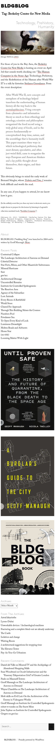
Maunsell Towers (17, 679)
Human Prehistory (8, 221)
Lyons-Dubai (7, 622)
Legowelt (29, 221)
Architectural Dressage (11, 279)
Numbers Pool (7, 314)
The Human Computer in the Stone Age (25, 74)
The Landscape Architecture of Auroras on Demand (25, 258)
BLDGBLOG (15, 6)
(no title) (5, 335)
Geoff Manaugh (8, 683)
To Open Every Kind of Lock (14, 321)
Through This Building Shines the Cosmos (20, 311)
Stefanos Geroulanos (34, 84)
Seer (3, 272)
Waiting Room (8, 641)
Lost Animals (7, 297)
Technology (5, 222)
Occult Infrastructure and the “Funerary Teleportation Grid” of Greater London (26, 674)
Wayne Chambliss (9, 690)
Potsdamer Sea (7, 318)
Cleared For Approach (11, 307)
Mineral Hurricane (9, 269)
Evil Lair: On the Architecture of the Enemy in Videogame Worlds (25, 698)
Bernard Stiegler (14, 219)
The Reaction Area (9, 290)
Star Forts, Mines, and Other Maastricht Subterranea (25, 265)
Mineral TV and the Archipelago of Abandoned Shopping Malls (27, 667)
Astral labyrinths (8, 618)
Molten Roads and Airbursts (14, 328)
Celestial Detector (9, 262)
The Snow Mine (26, 707)
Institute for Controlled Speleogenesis (18, 286)
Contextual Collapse (10, 255)
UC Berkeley (17, 222)
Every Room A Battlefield (13, 300)
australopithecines (15, 110)
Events (39, 219)
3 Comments (29, 222)
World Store (6, 304)
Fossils (47, 219)
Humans (20, 221)
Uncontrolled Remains (11, 283)
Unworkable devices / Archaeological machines (22, 626)
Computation (29, 219)
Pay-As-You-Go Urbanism (13, 653)
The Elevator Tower (10, 649)
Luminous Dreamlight (11, 325)
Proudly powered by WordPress (31, 740)
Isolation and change (10, 637)
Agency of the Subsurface (12, 293)
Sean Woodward (8, 672)
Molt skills (6, 697)
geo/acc (4, 276)
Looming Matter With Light (14, 338)
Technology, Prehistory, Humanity (35, 24)
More (27, 243)
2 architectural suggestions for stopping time (21, 645)
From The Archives (12, 614)
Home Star (6, 332)
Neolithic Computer (28, 211)
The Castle (6, 633)
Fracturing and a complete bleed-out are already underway (27, 629)
